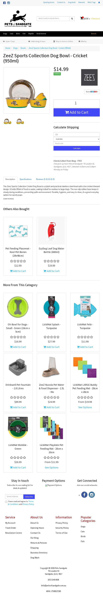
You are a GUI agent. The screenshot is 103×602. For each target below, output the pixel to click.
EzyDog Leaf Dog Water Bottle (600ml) (51, 250)
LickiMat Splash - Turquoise (51, 326)
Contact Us (61, 2)
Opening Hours (48, 2)
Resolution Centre (13, 533)
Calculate (76, 148)
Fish (24, 34)
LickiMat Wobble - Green (18, 447)
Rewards (81, 2)
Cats (11, 34)
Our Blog (34, 538)
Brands (93, 34)
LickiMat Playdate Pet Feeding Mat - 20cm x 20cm (51, 448)
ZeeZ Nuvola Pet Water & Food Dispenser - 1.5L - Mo (51, 388)
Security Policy (62, 528)
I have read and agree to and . (21, 503)
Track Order (10, 528)
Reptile (31, 34)
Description (10, 179)
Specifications (26, 179)
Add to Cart (78, 113)
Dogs (5, 34)
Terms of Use (61, 533)
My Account (10, 523)
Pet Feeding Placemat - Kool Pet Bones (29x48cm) (18, 252)
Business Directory (38, 552)
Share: (88, 92)
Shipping (34, 548)
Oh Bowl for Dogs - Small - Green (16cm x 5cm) (18, 328)
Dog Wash (72, 2)
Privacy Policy (28, 504)
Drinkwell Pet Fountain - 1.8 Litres (18, 387)
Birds (18, 34)
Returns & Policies (38, 543)
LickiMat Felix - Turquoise (85, 326)
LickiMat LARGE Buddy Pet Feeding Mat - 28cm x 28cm (85, 388)
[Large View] (7, 120)
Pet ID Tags (91, 2)
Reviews (40, 179)
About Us (34, 523)
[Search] (72, 18)
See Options (85, 408)
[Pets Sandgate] (18, 18)
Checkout (95, 18)
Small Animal (41, 34)
